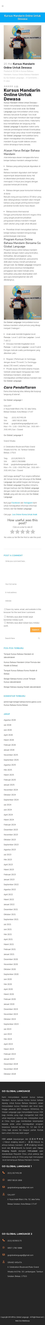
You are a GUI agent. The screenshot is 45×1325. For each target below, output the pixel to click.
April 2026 (8, 735)
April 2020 (8, 989)
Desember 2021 (11, 909)
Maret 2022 (9, 899)
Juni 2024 (8, 810)
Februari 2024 (10, 824)
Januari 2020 (9, 1004)
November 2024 (11, 790)
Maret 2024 (9, 819)
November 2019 (11, 1014)
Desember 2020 (11, 959)
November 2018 (11, 1069)
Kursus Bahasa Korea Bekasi (16, 705)
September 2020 (11, 974)
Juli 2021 (7, 924)
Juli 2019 (7, 1029)
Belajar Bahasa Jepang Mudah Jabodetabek (22, 687)
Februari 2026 (10, 745)
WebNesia (26, 1321)
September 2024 (11, 800)
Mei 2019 (8, 1039)
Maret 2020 (9, 994)
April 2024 (8, 814)
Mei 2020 (8, 984)
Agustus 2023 (10, 849)
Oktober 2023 (10, 839)
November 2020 (11, 964)
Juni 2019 (8, 1034)
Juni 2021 (8, 929)
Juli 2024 (7, 805)
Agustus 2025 (10, 765)
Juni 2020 (8, 979)
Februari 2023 (10, 874)
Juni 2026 (8, 730)
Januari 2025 (9, 785)
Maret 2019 (9, 1049)
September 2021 (11, 919)
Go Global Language (15, 78)
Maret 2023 (9, 869)
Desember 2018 (11, 1064)
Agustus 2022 (10, 889)
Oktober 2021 (10, 914)
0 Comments (31, 78)
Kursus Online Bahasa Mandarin (25, 74)
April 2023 (8, 864)
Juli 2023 (7, 854)
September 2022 (11, 884)
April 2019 (8, 1044)
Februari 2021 (10, 949)
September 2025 (11, 760)
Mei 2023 (8, 859)
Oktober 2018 (10, 1074)
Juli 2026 (7, 725)
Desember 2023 (11, 829)
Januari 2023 (9, 879)
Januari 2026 (9, 750)
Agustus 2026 (10, 720)
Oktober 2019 (10, 1019)
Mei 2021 (8, 934)
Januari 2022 (9, 904)
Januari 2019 (9, 1059)
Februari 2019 (10, 1054)
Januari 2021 (9, 954)
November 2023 (11, 834)
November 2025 (11, 755)
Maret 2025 (9, 775)
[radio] (12, 532)
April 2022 (8, 894)
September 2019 (11, 1024)
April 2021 (8, 939)
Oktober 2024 (10, 795)
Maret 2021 (9, 944)
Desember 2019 (11, 1009)
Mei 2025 (8, 770)
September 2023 (11, 844)
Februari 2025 (10, 780)
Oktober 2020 (10, 969)
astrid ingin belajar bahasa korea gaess (20, 702)
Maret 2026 (9, 740)
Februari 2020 (10, 999)
